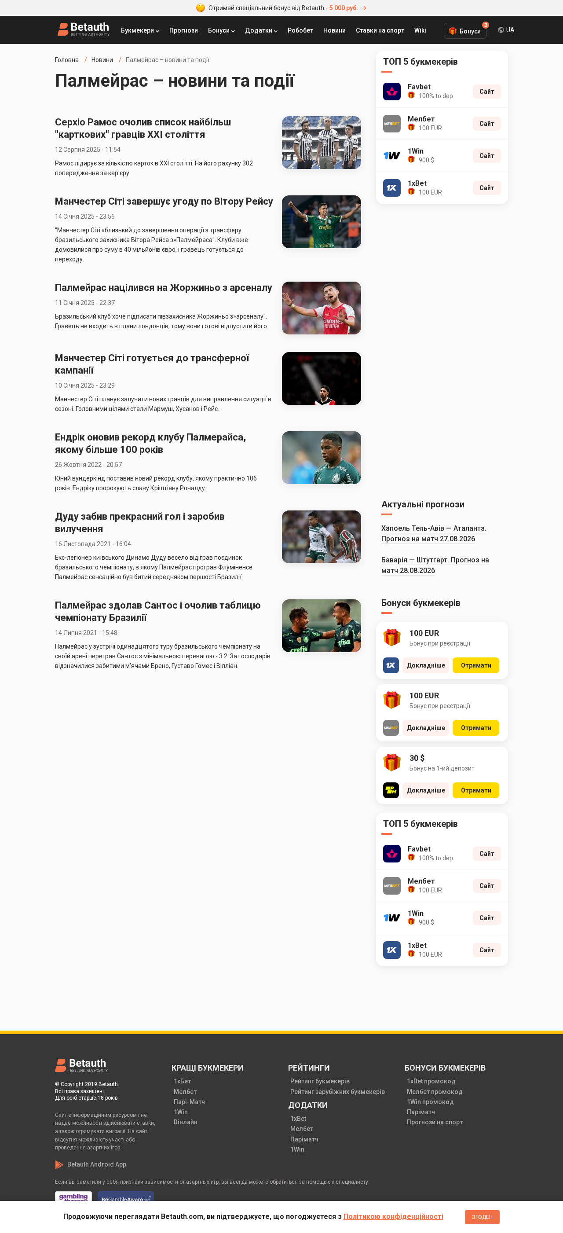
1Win (181, 1112)
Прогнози (183, 30)
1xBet (298, 1118)
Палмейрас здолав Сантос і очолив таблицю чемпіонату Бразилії (158, 611)
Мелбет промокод (435, 1091)
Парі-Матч (189, 1101)
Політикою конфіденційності (393, 1216)
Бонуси (219, 30)
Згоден (482, 1217)
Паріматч (304, 1139)
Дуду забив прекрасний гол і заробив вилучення (140, 522)
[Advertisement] (442, 350)
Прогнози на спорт (435, 1122)
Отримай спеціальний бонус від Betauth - (283, 7)
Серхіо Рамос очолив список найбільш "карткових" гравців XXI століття (143, 128)
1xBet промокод (431, 1081)
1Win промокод (430, 1101)
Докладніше (426, 665)
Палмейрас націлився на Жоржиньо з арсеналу (163, 287)
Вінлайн (185, 1122)
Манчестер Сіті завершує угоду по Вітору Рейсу (164, 201)
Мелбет (185, 1091)
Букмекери (137, 30)
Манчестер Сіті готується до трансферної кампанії (152, 364)
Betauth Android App (96, 1164)
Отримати (476, 665)
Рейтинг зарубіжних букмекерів (337, 1091)
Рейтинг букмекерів (320, 1081)
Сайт (486, 91)
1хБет (182, 1081)
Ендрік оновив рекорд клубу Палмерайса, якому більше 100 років (150, 443)
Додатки (258, 30)
